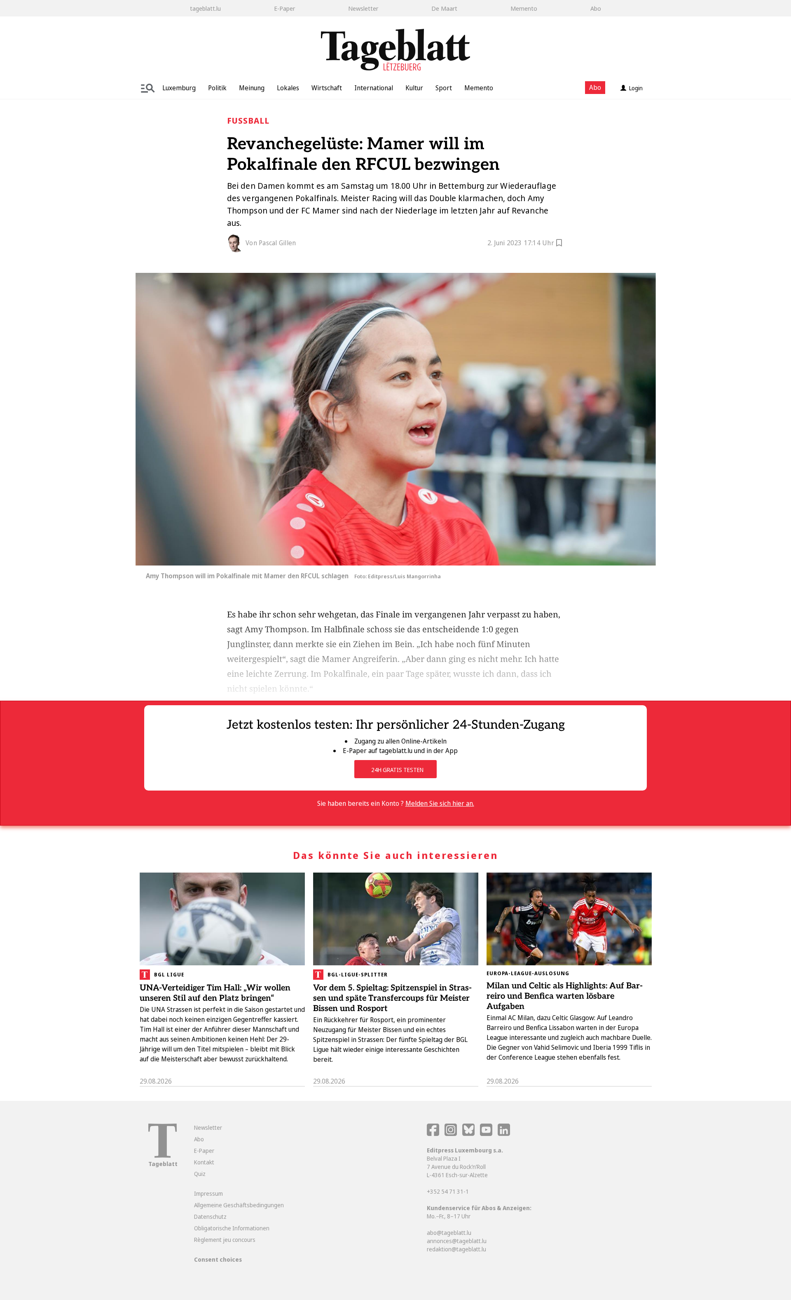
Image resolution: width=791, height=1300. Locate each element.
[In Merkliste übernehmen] (559, 244)
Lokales (288, 87)
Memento (523, 8)
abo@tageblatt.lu (449, 1233)
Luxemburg (179, 87)
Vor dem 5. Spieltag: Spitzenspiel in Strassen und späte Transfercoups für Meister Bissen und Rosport (392, 998)
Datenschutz (210, 1216)
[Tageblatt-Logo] (162, 1155)
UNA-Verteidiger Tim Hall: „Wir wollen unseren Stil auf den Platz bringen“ (215, 993)
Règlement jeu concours (224, 1240)
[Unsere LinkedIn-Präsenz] (504, 1134)
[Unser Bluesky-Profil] (469, 1134)
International (373, 87)
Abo (595, 8)
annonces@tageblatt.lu (457, 1241)
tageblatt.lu (205, 8)
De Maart (444, 8)
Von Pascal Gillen (271, 242)
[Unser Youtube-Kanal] (487, 1134)
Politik (217, 87)
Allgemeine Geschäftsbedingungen (239, 1205)
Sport (443, 87)
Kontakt (204, 1162)
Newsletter (363, 8)
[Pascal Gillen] (236, 243)
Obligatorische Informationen (231, 1228)
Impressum (208, 1193)
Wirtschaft (326, 87)
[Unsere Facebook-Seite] (433, 1134)
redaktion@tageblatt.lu (456, 1249)
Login (636, 88)
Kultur (414, 87)
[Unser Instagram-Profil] (451, 1134)
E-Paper (284, 8)
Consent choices (218, 1259)
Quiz (200, 1174)
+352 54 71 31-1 (448, 1191)
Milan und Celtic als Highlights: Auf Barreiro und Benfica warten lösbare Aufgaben (565, 996)
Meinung (251, 87)
